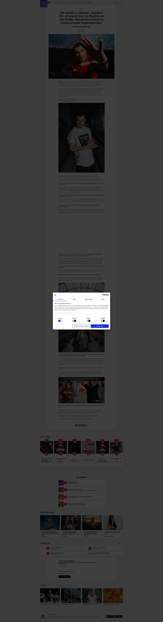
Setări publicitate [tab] (89, 299)
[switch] (74, 321)
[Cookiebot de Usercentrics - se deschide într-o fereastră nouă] (103, 295)
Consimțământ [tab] (60, 299)
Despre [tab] (103, 299)
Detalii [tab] (74, 299)
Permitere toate (99, 326)
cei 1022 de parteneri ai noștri (64, 305)
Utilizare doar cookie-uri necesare (81, 326)
